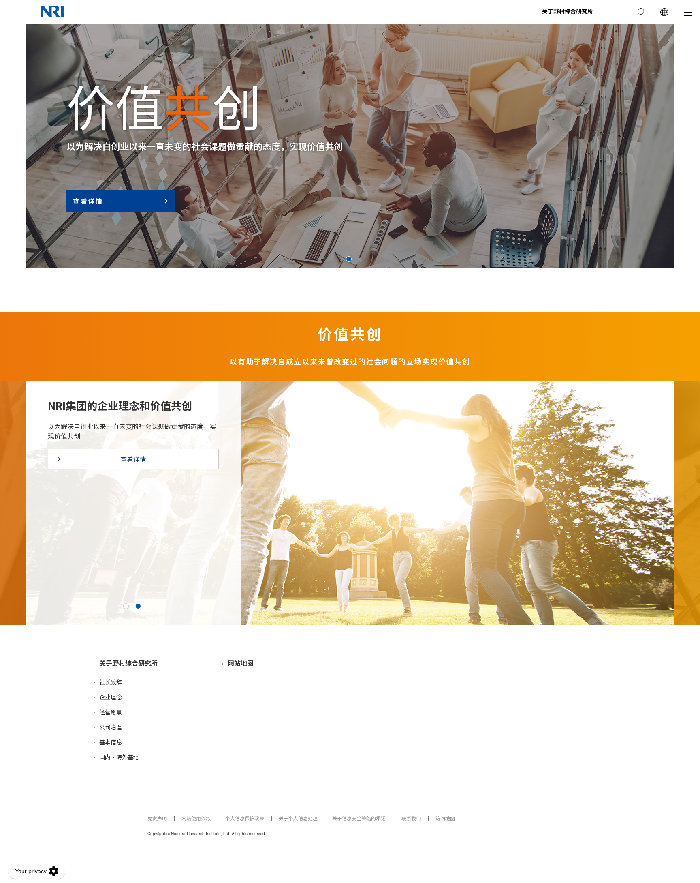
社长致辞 (110, 682)
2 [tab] (138, 606)
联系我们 (410, 817)
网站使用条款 (196, 817)
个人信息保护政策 (244, 817)
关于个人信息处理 (298, 817)
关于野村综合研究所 (128, 663)
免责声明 (157, 817)
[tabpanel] (350, 146)
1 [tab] (349, 259)
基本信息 (110, 742)
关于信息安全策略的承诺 (359, 817)
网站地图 (241, 663)
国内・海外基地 (119, 757)
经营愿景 (110, 712)
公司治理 (110, 727)
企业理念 (110, 697)
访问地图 (445, 817)
